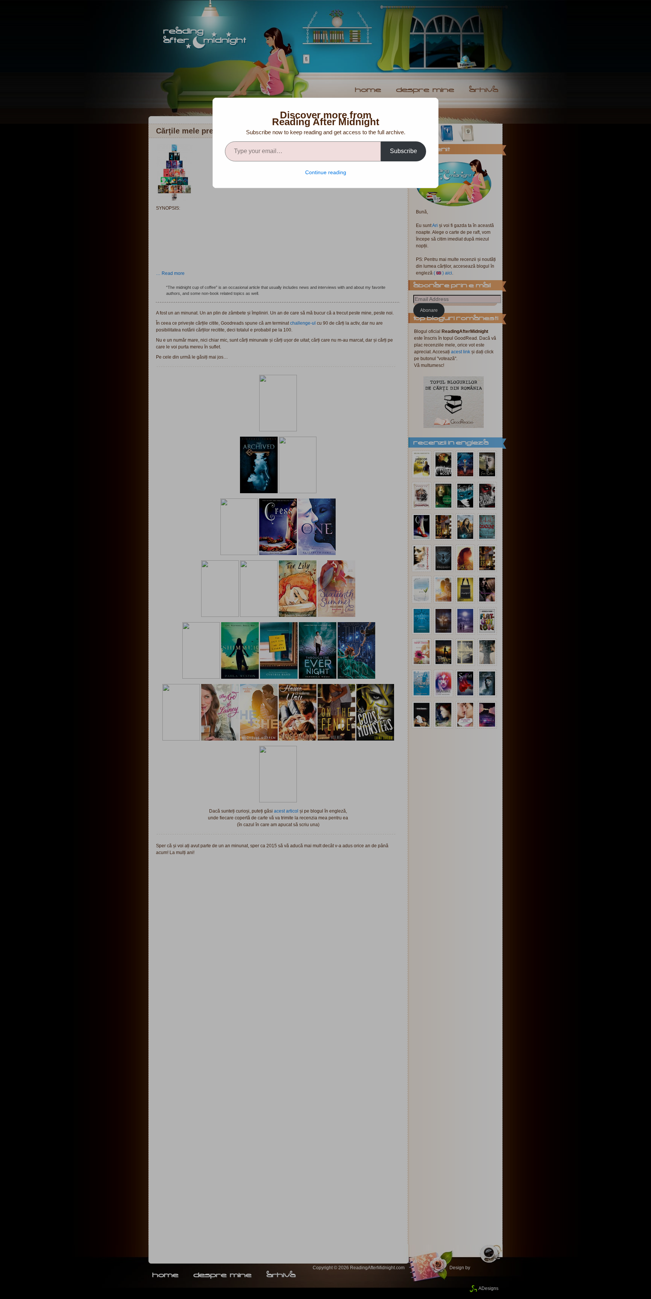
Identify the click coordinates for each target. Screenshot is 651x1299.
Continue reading (325, 172)
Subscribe (403, 151)
